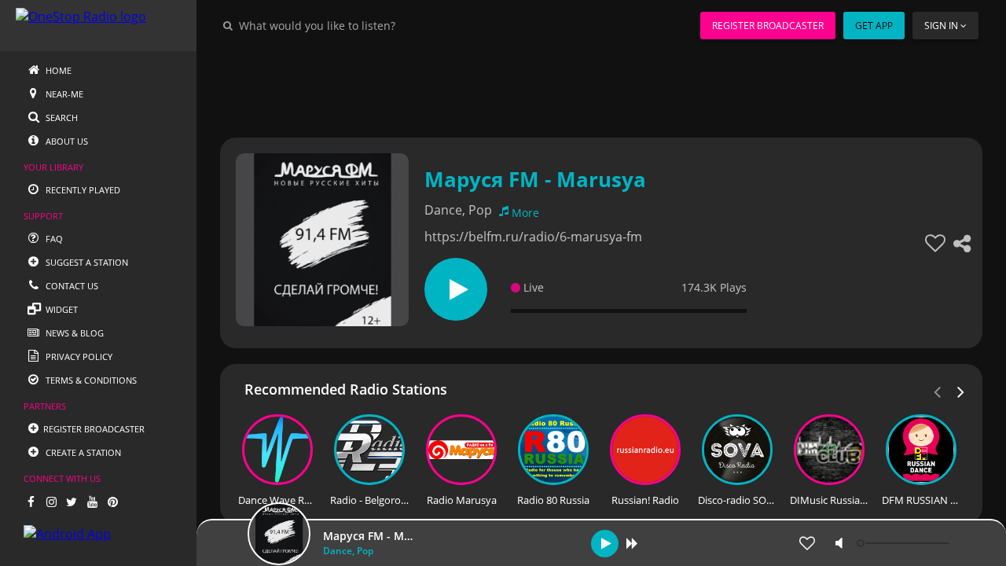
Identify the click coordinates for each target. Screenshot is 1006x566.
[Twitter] (71, 501)
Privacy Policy (77, 356)
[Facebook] (30, 501)
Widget (60, 309)
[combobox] (364, 25)
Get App (874, 25)
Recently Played (81, 190)
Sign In (941, 25)
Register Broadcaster (768, 25)
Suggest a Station (85, 262)
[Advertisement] (601, 86)
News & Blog (73, 333)
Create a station (82, 452)
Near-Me (63, 94)
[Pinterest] (112, 501)
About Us (65, 141)
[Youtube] (92, 501)
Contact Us (70, 286)
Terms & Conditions (90, 380)
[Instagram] (51, 501)
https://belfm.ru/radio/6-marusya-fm (533, 236)
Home (57, 70)
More (525, 212)
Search (60, 117)
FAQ (53, 238)
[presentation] (961, 390)
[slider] (904, 543)
